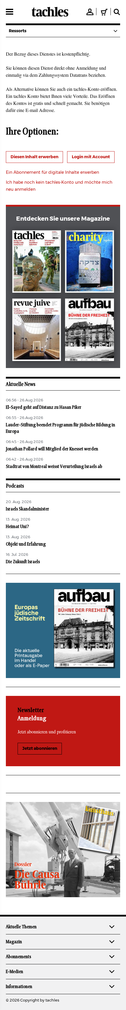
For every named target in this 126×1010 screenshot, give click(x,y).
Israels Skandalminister (27, 509)
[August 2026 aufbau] (89, 331)
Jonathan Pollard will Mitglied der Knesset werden (52, 449)
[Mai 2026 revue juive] (36, 331)
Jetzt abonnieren (39, 749)
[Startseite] (50, 12)
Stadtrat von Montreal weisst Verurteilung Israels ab (54, 466)
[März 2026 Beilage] (89, 262)
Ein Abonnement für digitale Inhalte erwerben (52, 173)
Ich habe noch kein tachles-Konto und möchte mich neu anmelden (59, 186)
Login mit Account (91, 157)
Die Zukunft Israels (23, 561)
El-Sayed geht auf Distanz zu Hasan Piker (43, 407)
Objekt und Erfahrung (26, 544)
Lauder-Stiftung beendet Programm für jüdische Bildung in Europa (60, 428)
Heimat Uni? (17, 526)
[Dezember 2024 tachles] (36, 262)
